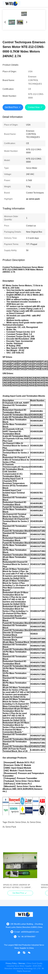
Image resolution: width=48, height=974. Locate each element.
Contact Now (34, 107)
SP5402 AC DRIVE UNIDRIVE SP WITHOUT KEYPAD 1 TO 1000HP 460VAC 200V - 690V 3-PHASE (17, 886)
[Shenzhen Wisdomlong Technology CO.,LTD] (11, 3)
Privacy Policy (11, 963)
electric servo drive (17, 822)
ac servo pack (9, 827)
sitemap (21, 963)
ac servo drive (34, 822)
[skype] (24, 952)
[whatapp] (19, 952)
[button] (6, 869)
